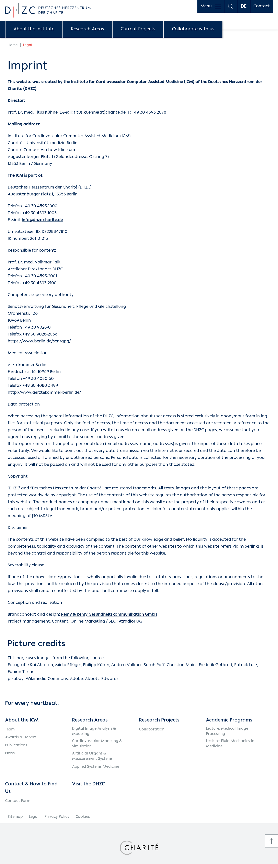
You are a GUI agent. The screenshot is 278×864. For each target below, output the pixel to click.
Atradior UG (130, 621)
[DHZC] (48, 10)
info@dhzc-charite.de (42, 220)
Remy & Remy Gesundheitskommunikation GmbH (109, 614)
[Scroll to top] (271, 841)
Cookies (83, 817)
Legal (33, 817)
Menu (206, 6)
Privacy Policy (57, 817)
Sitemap (15, 817)
